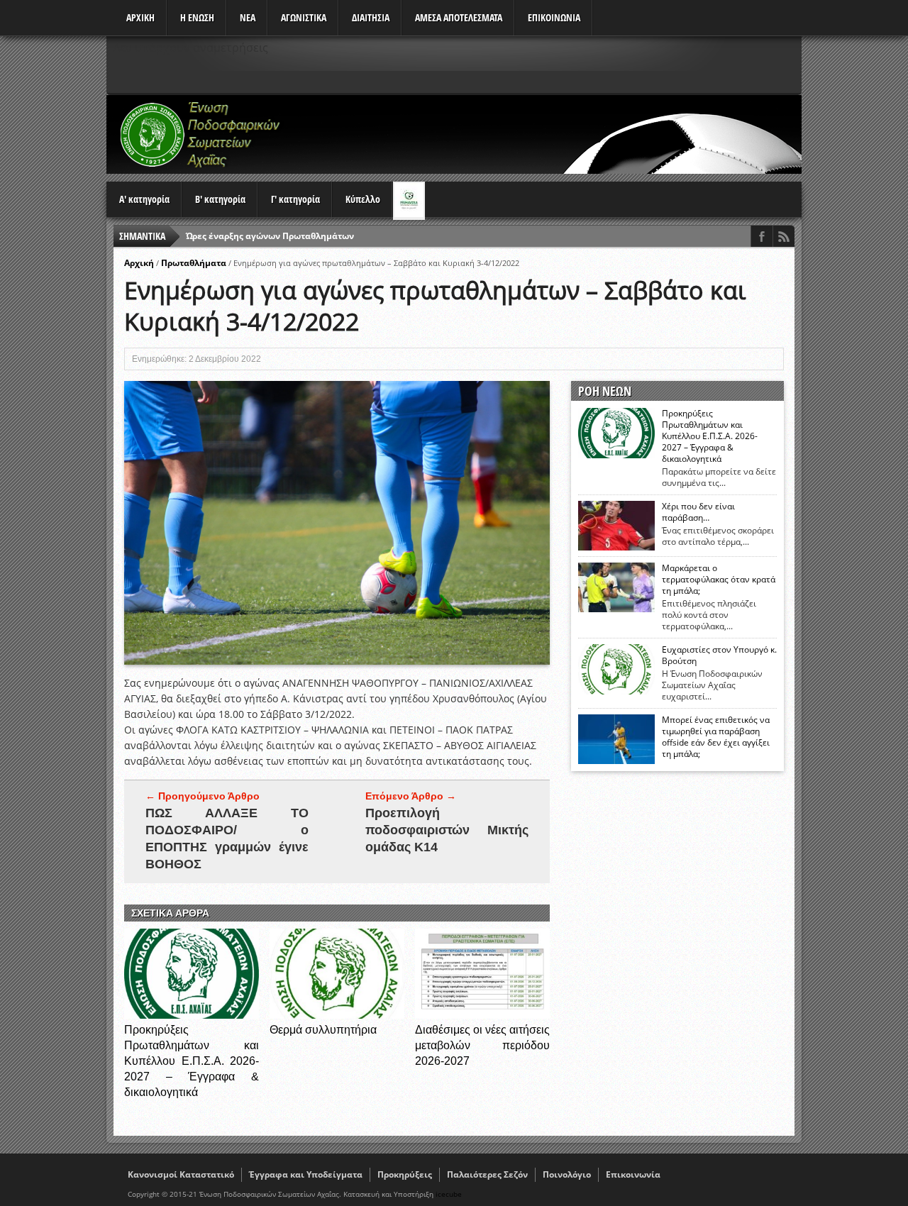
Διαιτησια (370, 17)
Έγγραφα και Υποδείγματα (305, 1174)
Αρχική (139, 263)
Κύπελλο (362, 199)
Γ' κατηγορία (295, 199)
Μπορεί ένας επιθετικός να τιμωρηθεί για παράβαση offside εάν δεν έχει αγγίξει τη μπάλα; (716, 737)
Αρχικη (140, 17)
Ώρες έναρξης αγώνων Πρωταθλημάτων (270, 236)
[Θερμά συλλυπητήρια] (337, 1015)
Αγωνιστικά (303, 17)
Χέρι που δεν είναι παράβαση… (698, 512)
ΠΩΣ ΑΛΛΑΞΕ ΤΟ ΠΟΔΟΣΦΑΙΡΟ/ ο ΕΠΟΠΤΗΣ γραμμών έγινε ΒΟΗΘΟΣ (227, 838)
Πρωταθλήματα (193, 263)
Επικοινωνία (633, 1174)
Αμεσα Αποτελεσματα (458, 17)
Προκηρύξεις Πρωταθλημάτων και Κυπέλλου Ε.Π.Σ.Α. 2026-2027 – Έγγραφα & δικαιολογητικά (191, 1061)
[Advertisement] (543, 134)
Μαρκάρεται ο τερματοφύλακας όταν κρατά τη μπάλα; (718, 580)
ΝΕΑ (247, 17)
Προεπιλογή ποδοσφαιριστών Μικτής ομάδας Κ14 (446, 830)
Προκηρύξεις (404, 1174)
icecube (449, 1194)
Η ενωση (197, 17)
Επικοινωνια (554, 17)
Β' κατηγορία (220, 199)
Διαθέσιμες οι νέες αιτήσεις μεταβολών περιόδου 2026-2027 (482, 1045)
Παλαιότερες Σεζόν (487, 1174)
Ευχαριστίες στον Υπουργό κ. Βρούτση (719, 655)
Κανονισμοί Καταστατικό (181, 1174)
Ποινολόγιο (567, 1174)
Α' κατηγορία (144, 199)
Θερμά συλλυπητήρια (323, 1030)
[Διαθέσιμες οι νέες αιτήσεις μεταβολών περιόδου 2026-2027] (482, 1015)
